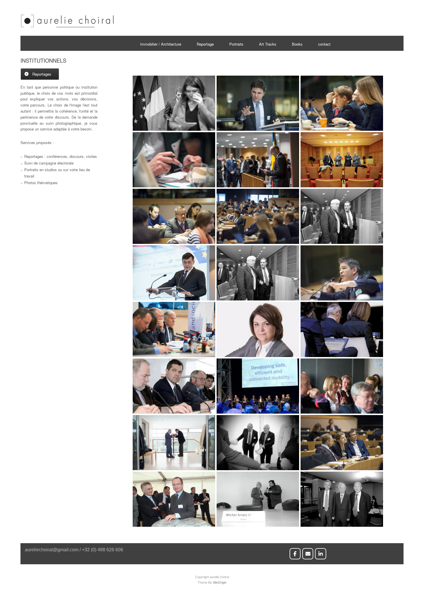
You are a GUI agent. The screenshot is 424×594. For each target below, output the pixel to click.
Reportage (205, 44)
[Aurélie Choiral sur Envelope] (308, 554)
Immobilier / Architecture (160, 44)
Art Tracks (267, 44)
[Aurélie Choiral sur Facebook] (295, 554)
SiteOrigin (219, 582)
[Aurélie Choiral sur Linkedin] (320, 554)
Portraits (236, 44)
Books (297, 44)
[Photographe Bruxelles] (67, 26)
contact (324, 44)
